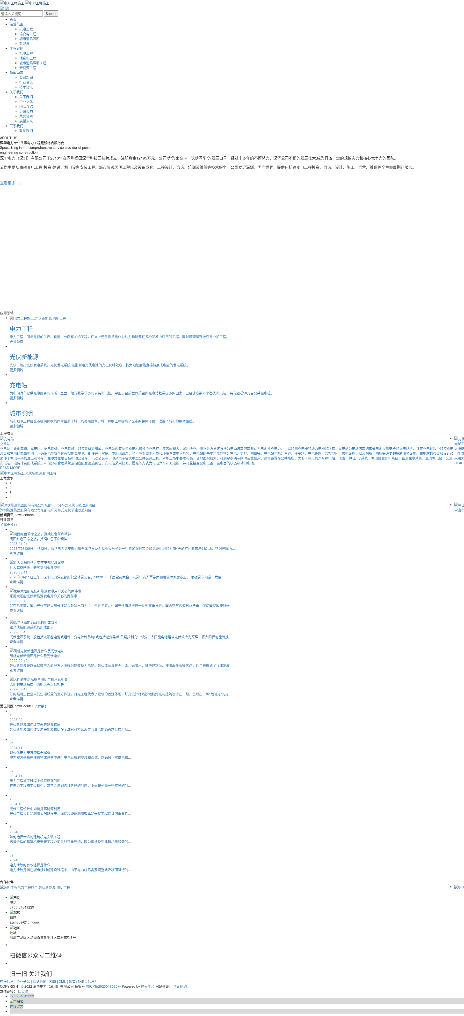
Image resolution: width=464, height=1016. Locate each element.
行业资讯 (26, 82)
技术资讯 (26, 86)
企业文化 (26, 101)
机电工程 (26, 28)
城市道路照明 (29, 38)
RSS (52, 981)
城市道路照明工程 (32, 62)
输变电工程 (27, 33)
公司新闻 (26, 77)
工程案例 (16, 48)
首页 (13, 19)
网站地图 (39, 981)
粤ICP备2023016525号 (103, 986)
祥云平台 (147, 986)
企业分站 (23, 981)
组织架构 (26, 111)
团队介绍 (26, 106)
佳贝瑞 (23, 991)
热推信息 (7, 981)
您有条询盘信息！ (83, 981)
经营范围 (16, 24)
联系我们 (16, 125)
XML (62, 981)
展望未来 (26, 120)
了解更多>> (8, 524)
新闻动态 (16, 72)
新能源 (24, 43)
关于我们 (16, 91)
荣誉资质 (26, 116)
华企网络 (180, 986)
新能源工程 (27, 67)
